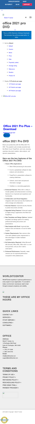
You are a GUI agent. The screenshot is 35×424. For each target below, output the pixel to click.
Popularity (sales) (14, 62)
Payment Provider (10, 388)
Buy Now (6, 135)
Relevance (12, 69)
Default (11, 46)
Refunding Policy (10, 380)
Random (11, 72)
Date (10, 59)
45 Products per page (15, 90)
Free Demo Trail (9, 385)
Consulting (7, 322)
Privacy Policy (9, 377)
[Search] (24, 17)
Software (7, 325)
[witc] (14, 17)
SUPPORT (27, 4)
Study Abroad (8, 320)
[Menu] (30, 17)
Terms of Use (8, 374)
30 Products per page (15, 87)
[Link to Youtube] (30, 413)
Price (10, 56)
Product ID (12, 76)
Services (6, 317)
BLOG (17, 4)
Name (10, 52)
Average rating (13, 66)
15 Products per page (15, 84)
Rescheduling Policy (11, 382)
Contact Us (7, 315)
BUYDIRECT (8, 4)
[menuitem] (14, 1)
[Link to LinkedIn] (28, 413)
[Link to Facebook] (25, 413)
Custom (11, 49)
